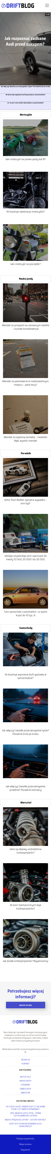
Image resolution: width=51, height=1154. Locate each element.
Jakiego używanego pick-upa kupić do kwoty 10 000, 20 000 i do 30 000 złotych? (25, 557)
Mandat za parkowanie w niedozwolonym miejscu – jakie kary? (25, 382)
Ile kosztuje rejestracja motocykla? (25, 211)
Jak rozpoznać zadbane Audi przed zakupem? (25, 41)
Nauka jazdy (26, 278)
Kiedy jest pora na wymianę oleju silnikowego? (25, 1125)
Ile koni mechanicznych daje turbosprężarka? (25, 906)
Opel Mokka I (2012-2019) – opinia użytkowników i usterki (25, 1114)
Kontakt (25, 1063)
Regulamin (25, 1149)
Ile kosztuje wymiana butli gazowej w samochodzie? (25, 95)
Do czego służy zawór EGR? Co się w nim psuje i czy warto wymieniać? (25, 1108)
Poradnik (26, 453)
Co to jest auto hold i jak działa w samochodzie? (25, 103)
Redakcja (25, 1059)
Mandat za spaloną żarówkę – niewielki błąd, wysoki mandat (25, 438)
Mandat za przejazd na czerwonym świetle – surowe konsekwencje (25, 326)
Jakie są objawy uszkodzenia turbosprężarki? (25, 850)
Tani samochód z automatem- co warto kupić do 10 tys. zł (25, 613)
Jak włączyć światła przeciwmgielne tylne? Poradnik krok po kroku (25, 86)
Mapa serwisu (25, 1144)
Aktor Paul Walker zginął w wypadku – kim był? (25, 501)
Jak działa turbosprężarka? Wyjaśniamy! (25, 961)
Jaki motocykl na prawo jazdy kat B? (25, 159)
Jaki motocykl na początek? (25, 264)
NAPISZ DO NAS (25, 1005)
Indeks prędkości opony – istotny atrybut (25, 1119)
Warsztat (25, 802)
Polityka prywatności (25, 1138)
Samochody (25, 628)
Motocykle (26, 114)
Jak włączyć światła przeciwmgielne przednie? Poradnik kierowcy (25, 788)
